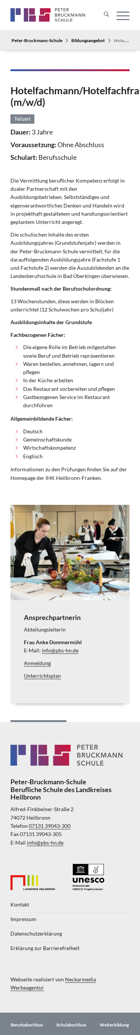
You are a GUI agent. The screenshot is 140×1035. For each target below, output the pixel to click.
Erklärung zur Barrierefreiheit (45, 948)
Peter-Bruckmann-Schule (37, 40)
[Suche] (102, 15)
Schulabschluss (71, 1025)
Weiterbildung (114, 1025)
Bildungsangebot (88, 40)
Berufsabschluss (27, 1025)
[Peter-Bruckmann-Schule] (47, 15)
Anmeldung (37, 663)
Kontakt (19, 905)
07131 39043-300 (50, 826)
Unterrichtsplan (42, 676)
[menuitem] (102, 15)
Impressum (23, 919)
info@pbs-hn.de (60, 650)
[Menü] (119, 15)
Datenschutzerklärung (36, 934)
